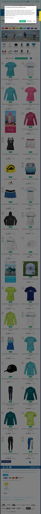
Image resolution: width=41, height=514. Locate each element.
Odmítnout (29, 21)
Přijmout (22, 21)
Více (34, 21)
